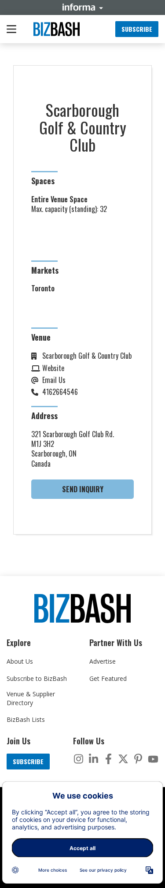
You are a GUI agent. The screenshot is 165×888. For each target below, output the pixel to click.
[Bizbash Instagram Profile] (78, 759)
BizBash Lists (26, 719)
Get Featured (108, 678)
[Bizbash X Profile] (123, 759)
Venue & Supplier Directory (31, 698)
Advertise (102, 661)
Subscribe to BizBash (37, 678)
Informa (82, 7)
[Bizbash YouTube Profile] (153, 759)
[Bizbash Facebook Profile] (108, 759)
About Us (20, 661)
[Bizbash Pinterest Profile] (138, 759)
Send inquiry (82, 489)
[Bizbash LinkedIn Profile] (93, 759)
